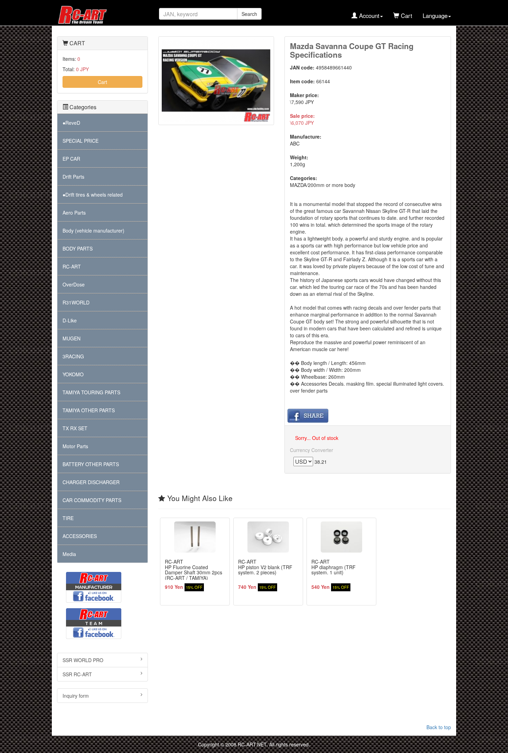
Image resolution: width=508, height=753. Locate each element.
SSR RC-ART (77, 674)
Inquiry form (76, 695)
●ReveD (71, 122)
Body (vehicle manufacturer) (93, 230)
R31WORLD (76, 302)
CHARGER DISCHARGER (91, 482)
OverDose (74, 284)
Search (249, 13)
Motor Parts (75, 446)
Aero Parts (74, 212)
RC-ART (72, 266)
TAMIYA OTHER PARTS (89, 410)
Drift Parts (73, 176)
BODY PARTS (78, 248)
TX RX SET (75, 428)
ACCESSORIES (80, 536)
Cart (102, 81)
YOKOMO (73, 374)
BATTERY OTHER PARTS (91, 464)
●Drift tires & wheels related (93, 194)
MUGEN (72, 338)
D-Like (70, 320)
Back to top (438, 727)
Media (69, 553)
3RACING (73, 356)
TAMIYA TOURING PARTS (91, 392)
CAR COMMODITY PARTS (92, 500)
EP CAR (71, 158)
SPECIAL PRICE (80, 140)
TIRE (68, 518)
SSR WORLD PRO (83, 660)
